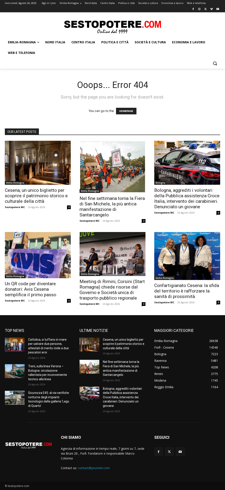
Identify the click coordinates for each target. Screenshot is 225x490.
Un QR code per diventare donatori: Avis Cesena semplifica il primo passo (30, 289)
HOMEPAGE (126, 111)
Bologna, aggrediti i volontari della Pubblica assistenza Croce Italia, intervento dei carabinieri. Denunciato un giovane (187, 198)
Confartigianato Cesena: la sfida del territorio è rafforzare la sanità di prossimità (186, 291)
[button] (215, 63)
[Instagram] (199, 9)
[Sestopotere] (112, 26)
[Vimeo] (211, 9)
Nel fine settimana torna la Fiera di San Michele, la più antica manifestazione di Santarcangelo (112, 207)
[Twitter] (205, 9)
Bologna (160, 182)
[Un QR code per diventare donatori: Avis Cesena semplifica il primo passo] (38, 255)
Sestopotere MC (15, 207)
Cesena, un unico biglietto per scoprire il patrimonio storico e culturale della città (36, 196)
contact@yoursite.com (94, 468)
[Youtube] (217, 9)
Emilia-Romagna (15, 182)
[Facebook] (193, 9)
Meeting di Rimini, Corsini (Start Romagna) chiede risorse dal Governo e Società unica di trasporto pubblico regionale (112, 290)
